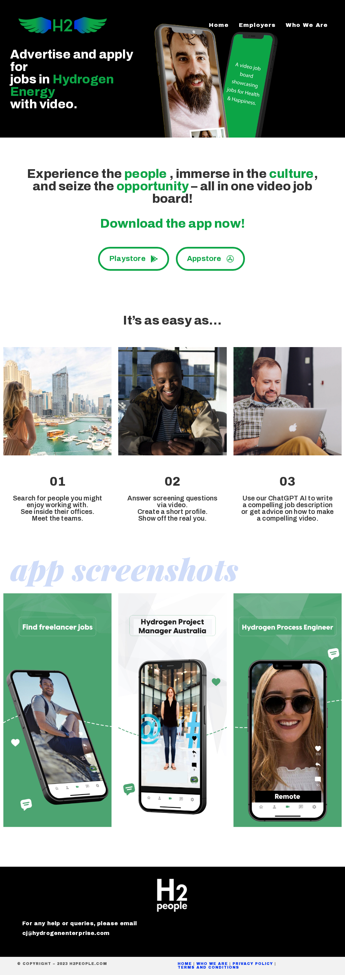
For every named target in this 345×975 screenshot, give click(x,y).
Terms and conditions (208, 967)
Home (185, 964)
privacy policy (252, 964)
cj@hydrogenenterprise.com (65, 933)
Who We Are (212, 964)
